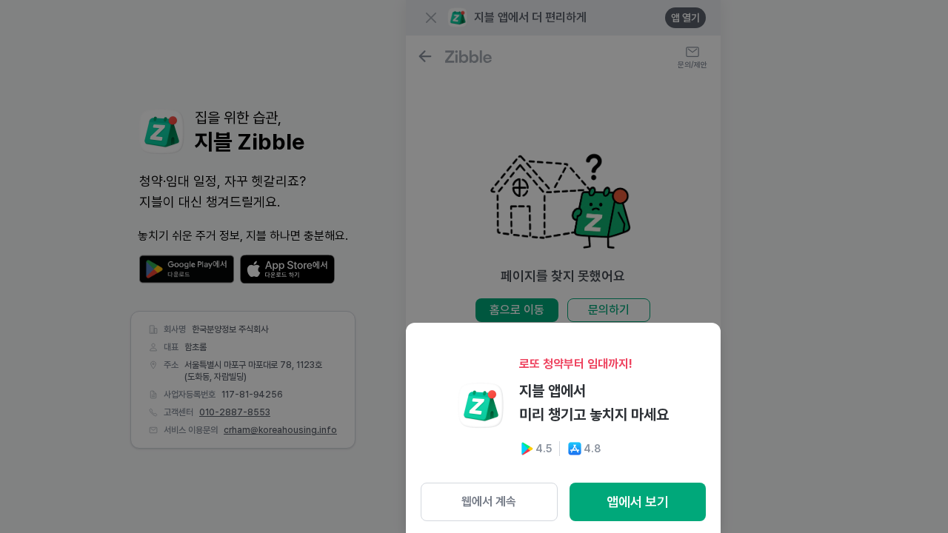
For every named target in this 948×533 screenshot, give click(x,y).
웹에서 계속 (488, 502)
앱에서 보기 (638, 501)
